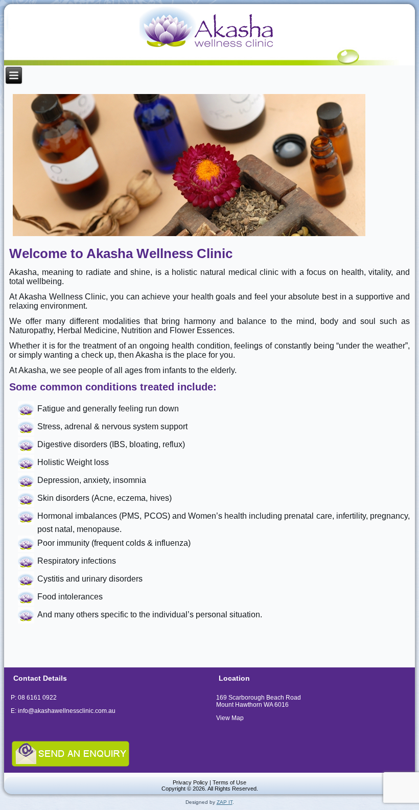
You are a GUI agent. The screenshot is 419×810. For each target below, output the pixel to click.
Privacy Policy (190, 782)
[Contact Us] (107, 753)
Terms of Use (229, 782)
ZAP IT (224, 802)
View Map (230, 718)
